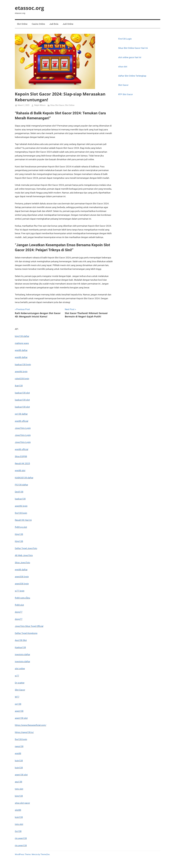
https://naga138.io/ (24, 732)
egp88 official (21, 421)
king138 (19, 796)
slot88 (18, 810)
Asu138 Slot (21, 640)
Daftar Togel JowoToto (26, 548)
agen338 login (22, 576)
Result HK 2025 (22, 463)
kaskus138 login (23, 364)
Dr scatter (19, 682)
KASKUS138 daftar (24, 477)
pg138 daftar (21, 414)
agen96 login (21, 371)
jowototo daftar (22, 654)
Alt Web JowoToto (24, 555)
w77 (17, 675)
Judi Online (68, 24)
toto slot (19, 789)
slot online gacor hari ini (129, 57)
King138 (19, 534)
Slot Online (22, 24)
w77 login (19, 591)
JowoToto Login (23, 428)
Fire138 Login (125, 39)
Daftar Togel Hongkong (26, 633)
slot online (20, 668)
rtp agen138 (21, 838)
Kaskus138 (20, 647)
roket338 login (22, 378)
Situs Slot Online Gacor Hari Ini (133, 48)
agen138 (19, 711)
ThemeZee (45, 854)
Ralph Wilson (39, 105)
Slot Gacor (123, 85)
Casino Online (38, 24)
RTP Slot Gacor (125, 94)
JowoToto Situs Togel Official (29, 626)
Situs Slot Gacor (57, 105)
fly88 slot (19, 605)
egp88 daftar (21, 350)
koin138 (19, 760)
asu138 (18, 781)
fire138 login (21, 513)
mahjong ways (22, 343)
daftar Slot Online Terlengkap (132, 76)
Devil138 (19, 491)
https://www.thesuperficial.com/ (30, 725)
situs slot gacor (22, 803)
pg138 (18, 704)
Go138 (18, 831)
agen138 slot (21, 718)
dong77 (18, 612)
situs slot (122, 66)
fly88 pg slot (21, 527)
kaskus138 (20, 498)
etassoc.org (29, 7)
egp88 (18, 753)
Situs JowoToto (22, 562)
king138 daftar (22, 336)
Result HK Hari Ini (23, 520)
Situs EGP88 (21, 456)
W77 (17, 697)
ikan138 (19, 385)
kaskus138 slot (22, 392)
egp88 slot (20, 470)
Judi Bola (53, 24)
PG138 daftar (21, 484)
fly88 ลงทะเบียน (22, 598)
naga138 (19, 746)
